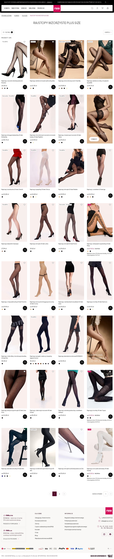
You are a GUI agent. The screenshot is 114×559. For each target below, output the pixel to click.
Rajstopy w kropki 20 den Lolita (39, 244)
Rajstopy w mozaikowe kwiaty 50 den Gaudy (98, 469)
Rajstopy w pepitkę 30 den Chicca (40, 189)
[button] (101, 556)
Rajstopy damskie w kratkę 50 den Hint (12, 468)
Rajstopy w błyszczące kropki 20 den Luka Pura (13, 411)
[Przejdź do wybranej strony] (111, 494)
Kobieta (16, 15)
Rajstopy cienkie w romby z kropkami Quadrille (98, 81)
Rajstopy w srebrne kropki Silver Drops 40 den (42, 469)
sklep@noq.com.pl (107, 521)
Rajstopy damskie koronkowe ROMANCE (70, 356)
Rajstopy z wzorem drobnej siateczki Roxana (12, 81)
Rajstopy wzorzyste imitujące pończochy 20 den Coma (42, 302)
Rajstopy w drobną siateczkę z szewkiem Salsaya (70, 411)
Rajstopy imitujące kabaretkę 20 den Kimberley (12, 136)
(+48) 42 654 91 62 (107, 518)
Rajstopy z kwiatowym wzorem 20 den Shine (69, 136)
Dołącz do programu (10, 539)
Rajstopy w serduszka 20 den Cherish (12, 189)
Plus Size (24, 15)
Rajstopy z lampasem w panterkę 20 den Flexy (98, 244)
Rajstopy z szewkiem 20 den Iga (96, 189)
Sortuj (107, 32)
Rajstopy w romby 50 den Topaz (96, 410)
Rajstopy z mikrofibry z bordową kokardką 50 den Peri (13, 357)
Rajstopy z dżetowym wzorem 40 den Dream (41, 411)
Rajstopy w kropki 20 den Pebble (67, 189)
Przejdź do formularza (10, 523)
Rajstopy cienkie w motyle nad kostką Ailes (42, 81)
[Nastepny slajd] (25, 59)
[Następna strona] (64, 494)
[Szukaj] (92, 8)
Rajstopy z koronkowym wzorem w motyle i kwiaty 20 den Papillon (42, 136)
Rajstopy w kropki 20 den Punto (67, 244)
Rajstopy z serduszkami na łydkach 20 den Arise (70, 302)
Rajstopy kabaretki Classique (9, 244)
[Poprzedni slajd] (3, 59)
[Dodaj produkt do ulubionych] (24, 42)
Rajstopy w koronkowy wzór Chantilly (69, 81)
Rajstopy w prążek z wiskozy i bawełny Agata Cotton (41, 357)
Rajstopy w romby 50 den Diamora (97, 302)
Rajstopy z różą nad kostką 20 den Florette (13, 302)
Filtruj (8, 32)
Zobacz (49, 2)
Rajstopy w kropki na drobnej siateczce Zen (71, 468)
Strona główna (6, 15)
